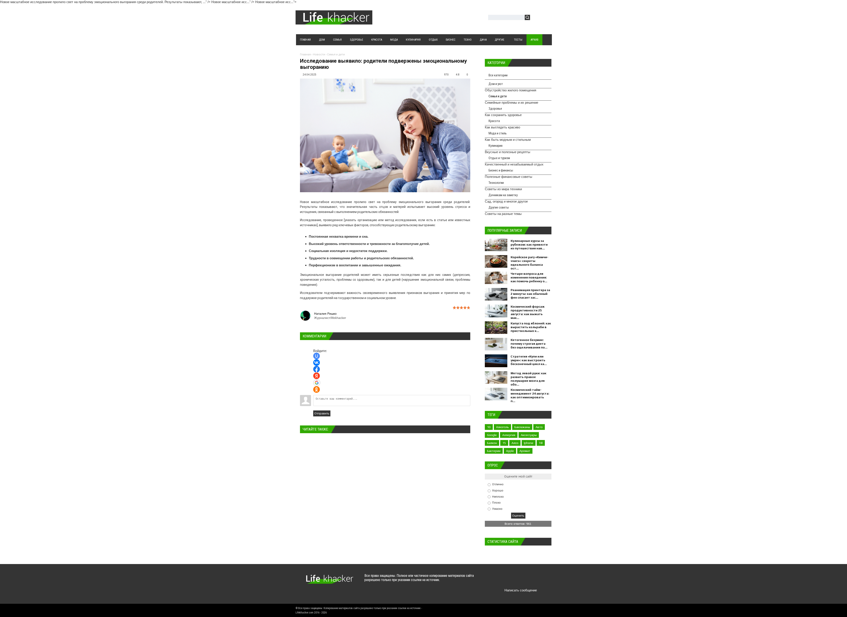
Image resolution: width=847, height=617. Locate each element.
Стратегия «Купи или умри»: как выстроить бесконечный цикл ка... (529, 360)
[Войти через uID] (316, 356)
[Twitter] (504, 580)
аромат (524, 451)
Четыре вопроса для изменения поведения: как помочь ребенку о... (529, 277)
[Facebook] (513, 580)
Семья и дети (336, 54)
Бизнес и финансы (501, 170)
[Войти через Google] (316, 382)
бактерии (493, 451)
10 (489, 427)
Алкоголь (502, 427)
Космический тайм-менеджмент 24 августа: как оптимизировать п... (530, 395)
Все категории (498, 75)
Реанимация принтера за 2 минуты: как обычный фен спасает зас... (530, 293)
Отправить (321, 413)
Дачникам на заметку (503, 195)
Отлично (498, 484)
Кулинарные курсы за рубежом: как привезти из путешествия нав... (529, 244)
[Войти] (536, 18)
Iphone (528, 443)
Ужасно (497, 508)
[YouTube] (521, 580)
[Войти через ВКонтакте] (316, 362)
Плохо (496, 502)
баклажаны (522, 427)
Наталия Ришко (325, 313)
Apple (510, 451)
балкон (492, 443)
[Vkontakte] (495, 580)
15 (504, 443)
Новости (319, 54)
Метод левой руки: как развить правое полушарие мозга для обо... (528, 378)
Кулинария (495, 146)
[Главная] (334, 21)
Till (541, 443)
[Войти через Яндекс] (316, 375)
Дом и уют (496, 84)
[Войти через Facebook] (316, 369)
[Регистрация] (546, 18)
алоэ (515, 443)
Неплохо (498, 496)
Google (492, 435)
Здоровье (495, 109)
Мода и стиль (498, 133)
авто (539, 427)
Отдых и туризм (499, 158)
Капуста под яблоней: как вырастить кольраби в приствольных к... (531, 327)
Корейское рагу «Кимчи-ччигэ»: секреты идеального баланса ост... (529, 262)
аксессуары (529, 435)
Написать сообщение (520, 590)
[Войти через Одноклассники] (316, 389)
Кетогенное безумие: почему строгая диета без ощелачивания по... (529, 343)
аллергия (508, 435)
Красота (494, 121)
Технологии (496, 183)
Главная (305, 54)
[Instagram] (530, 580)
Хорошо (497, 490)
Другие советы (499, 207)
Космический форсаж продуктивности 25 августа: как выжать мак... (528, 312)
